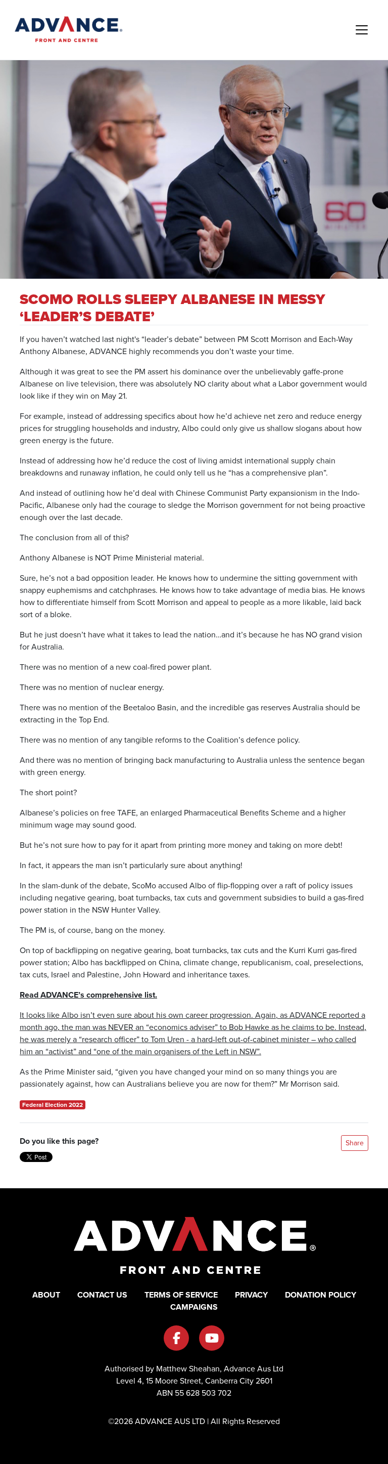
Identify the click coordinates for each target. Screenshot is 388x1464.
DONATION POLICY (320, 1295)
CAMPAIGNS (194, 1307)
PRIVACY (251, 1295)
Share (355, 1143)
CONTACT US (102, 1295)
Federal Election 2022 (52, 1104)
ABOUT (46, 1295)
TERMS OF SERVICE (181, 1295)
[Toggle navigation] (362, 30)
